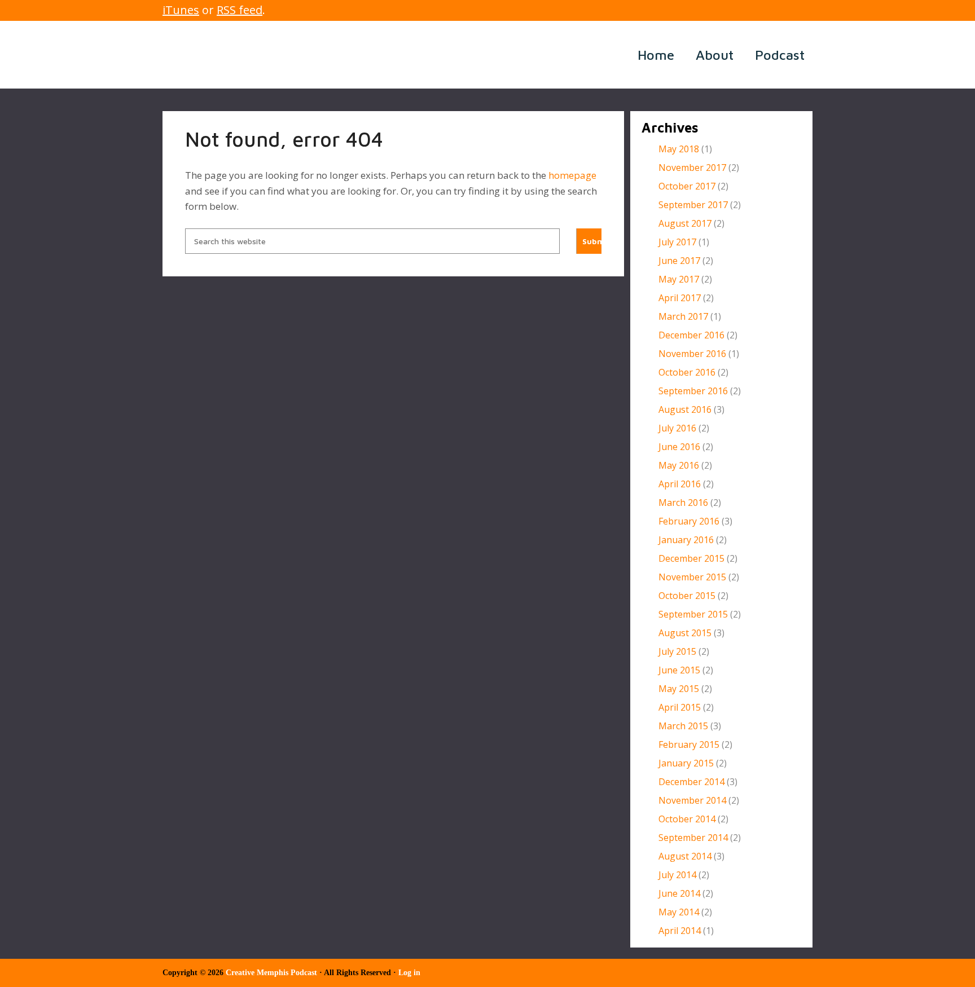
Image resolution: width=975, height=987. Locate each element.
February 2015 (688, 744)
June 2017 (679, 260)
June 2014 (679, 893)
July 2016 (677, 428)
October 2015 (686, 595)
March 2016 (683, 502)
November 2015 (692, 577)
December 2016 (691, 335)
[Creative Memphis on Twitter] (772, 10)
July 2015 (677, 651)
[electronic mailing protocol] (805, 10)
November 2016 (692, 353)
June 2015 (679, 670)
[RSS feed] (738, 10)
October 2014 (686, 819)
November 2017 (692, 167)
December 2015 (691, 558)
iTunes (180, 9)
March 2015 (683, 726)
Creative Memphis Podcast (303, 55)
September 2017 (693, 205)
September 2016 (693, 391)
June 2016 (679, 446)
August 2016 (685, 409)
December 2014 (691, 781)
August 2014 (685, 856)
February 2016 (688, 521)
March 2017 (683, 316)
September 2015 (693, 614)
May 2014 (678, 912)
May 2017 (678, 279)
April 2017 (679, 298)
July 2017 (677, 242)
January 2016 (686, 540)
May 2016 (678, 465)
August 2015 (685, 633)
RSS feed (239, 9)
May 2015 (678, 688)
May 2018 (678, 149)
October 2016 (686, 372)
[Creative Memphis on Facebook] (755, 10)
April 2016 (679, 484)
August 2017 (685, 223)
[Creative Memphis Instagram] (788, 10)
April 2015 (679, 707)
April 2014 (679, 930)
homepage (572, 175)
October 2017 (686, 186)
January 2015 (686, 763)
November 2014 (692, 800)
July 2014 (677, 875)
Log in (409, 972)
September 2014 (693, 837)
